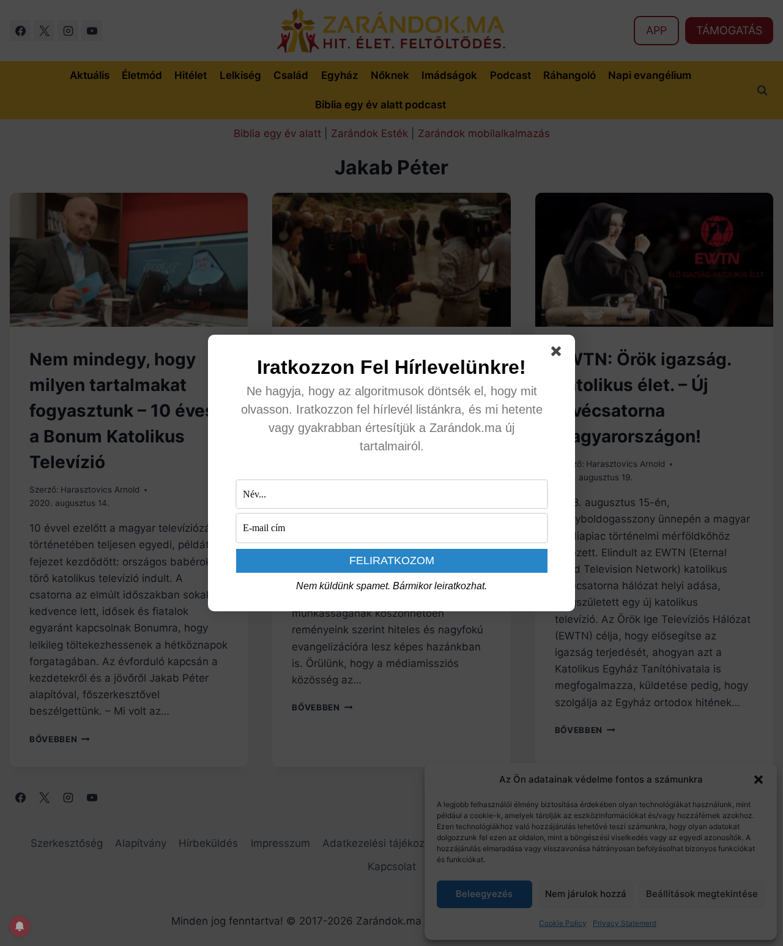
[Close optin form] (558, 353)
